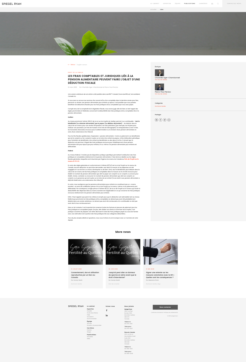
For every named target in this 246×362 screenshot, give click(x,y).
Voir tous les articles (161, 80)
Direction (94, 325)
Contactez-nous (234, 4)
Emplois (89, 330)
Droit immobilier (92, 319)
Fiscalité (89, 311)
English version (82, 65)
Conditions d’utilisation (157, 312)
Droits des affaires (92, 313)
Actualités (153, 9)
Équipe (177, 4)
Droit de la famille (160, 106)
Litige (88, 315)
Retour (72, 65)
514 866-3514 (128, 349)
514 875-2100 (128, 324)
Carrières (203, 4)
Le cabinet (154, 4)
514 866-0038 (128, 353)
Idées (161, 9)
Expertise (167, 4)
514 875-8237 (128, 328)
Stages (89, 332)
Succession (90, 317)
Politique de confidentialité (171, 312)
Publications (189, 4)
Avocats (89, 323)
